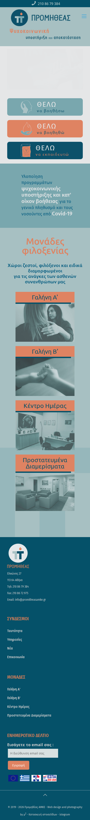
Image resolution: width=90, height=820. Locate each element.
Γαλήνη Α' (13, 689)
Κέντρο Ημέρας (18, 707)
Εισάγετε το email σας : (30, 744)
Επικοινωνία (16, 657)
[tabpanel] (45, 196)
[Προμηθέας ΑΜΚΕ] (40, 17)
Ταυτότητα (14, 631)
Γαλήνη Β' (13, 698)
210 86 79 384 (49, 3)
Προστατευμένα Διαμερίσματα (29, 715)
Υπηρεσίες (14, 639)
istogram (64, 814)
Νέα (10, 648)
